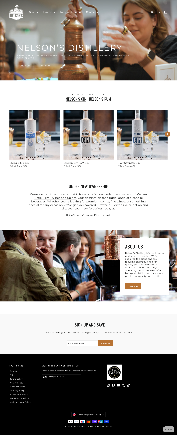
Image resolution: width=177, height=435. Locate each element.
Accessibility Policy (18, 394)
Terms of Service (17, 387)
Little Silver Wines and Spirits (55, 197)
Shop (32, 12)
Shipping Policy (16, 390)
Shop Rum (44, 66)
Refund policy (16, 379)
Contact (91, 12)
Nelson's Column (70, 12)
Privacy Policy (16, 383)
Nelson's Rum (100, 99)
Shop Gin (25, 66)
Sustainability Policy (19, 398)
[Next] (167, 134)
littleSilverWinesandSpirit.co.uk (88, 215)
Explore (48, 12)
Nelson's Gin (76, 99)
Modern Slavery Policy (20, 402)
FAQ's (12, 375)
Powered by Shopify (103, 426)
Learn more (133, 286)
